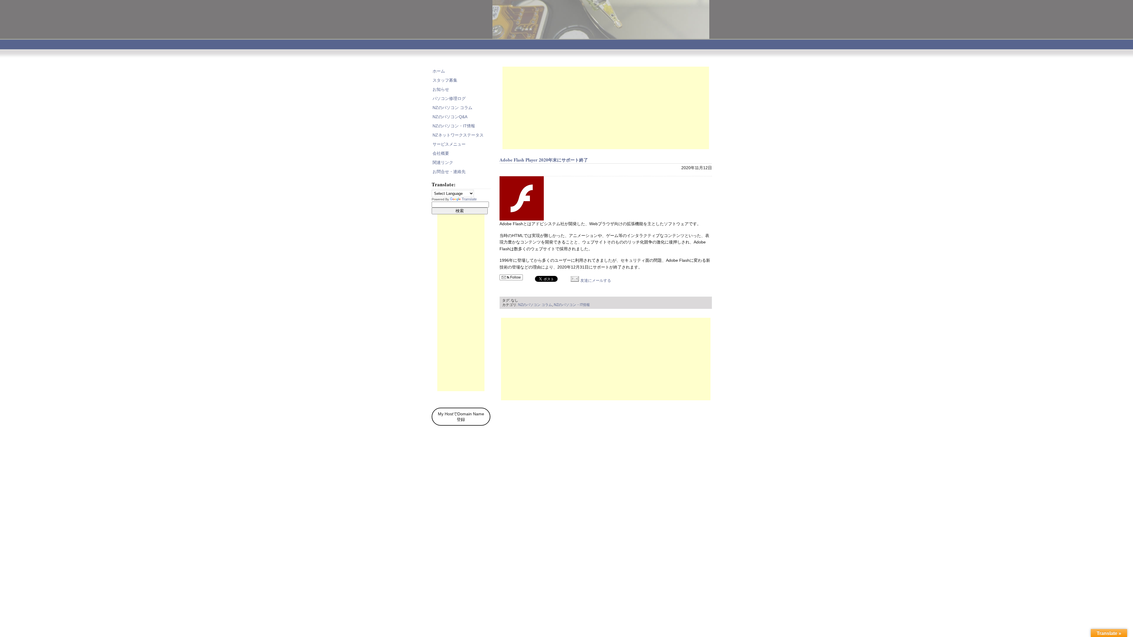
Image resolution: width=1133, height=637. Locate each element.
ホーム (439, 71)
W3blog (701, 498)
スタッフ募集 (445, 80)
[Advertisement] (605, 108)
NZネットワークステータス (458, 135)
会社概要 (441, 153)
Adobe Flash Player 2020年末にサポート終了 (544, 160)
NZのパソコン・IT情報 (572, 305)
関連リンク (443, 162)
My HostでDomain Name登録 (461, 417)
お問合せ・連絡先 (449, 171)
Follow (515, 277)
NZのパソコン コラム (535, 305)
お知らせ (441, 89)
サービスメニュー (449, 144)
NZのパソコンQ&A (450, 116)
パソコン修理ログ (449, 98)
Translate (469, 199)
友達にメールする (595, 280)
